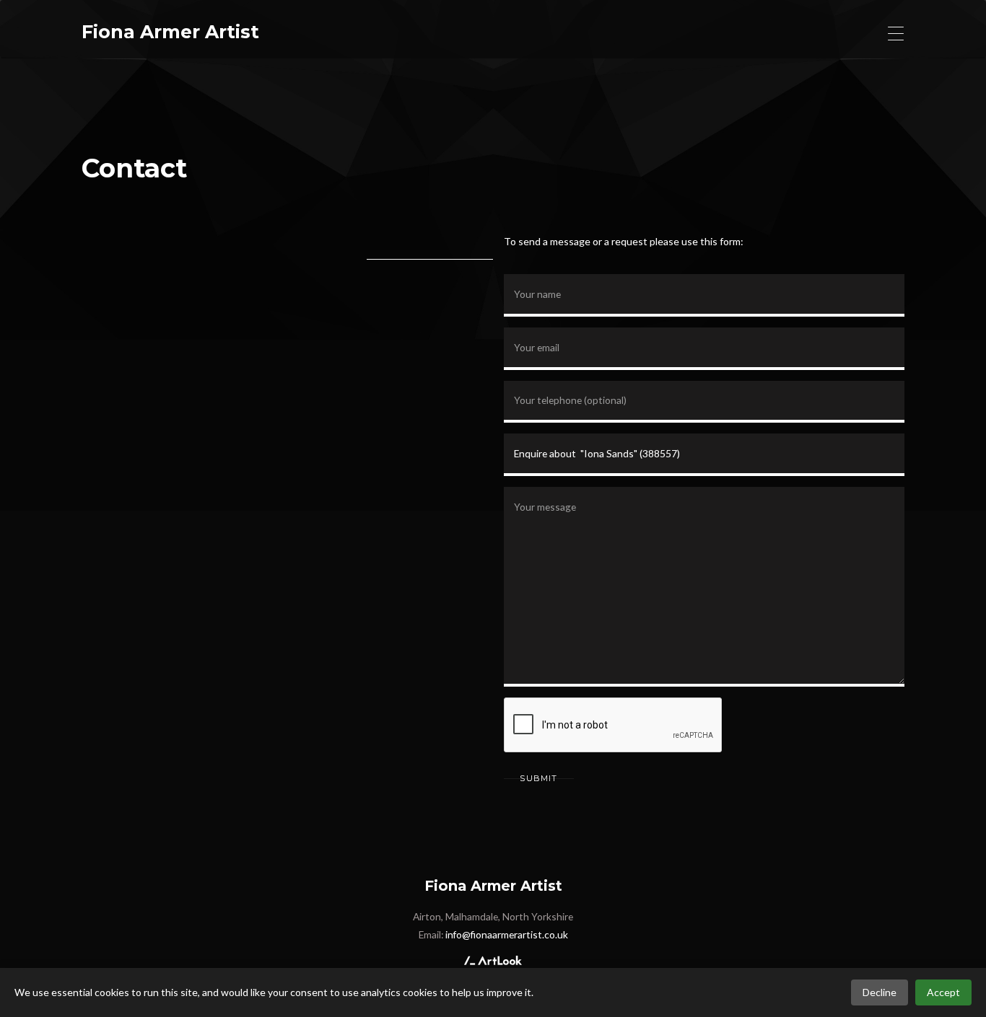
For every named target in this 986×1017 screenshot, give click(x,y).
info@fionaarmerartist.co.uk (506, 934)
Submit (538, 778)
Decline (879, 992)
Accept (943, 992)
